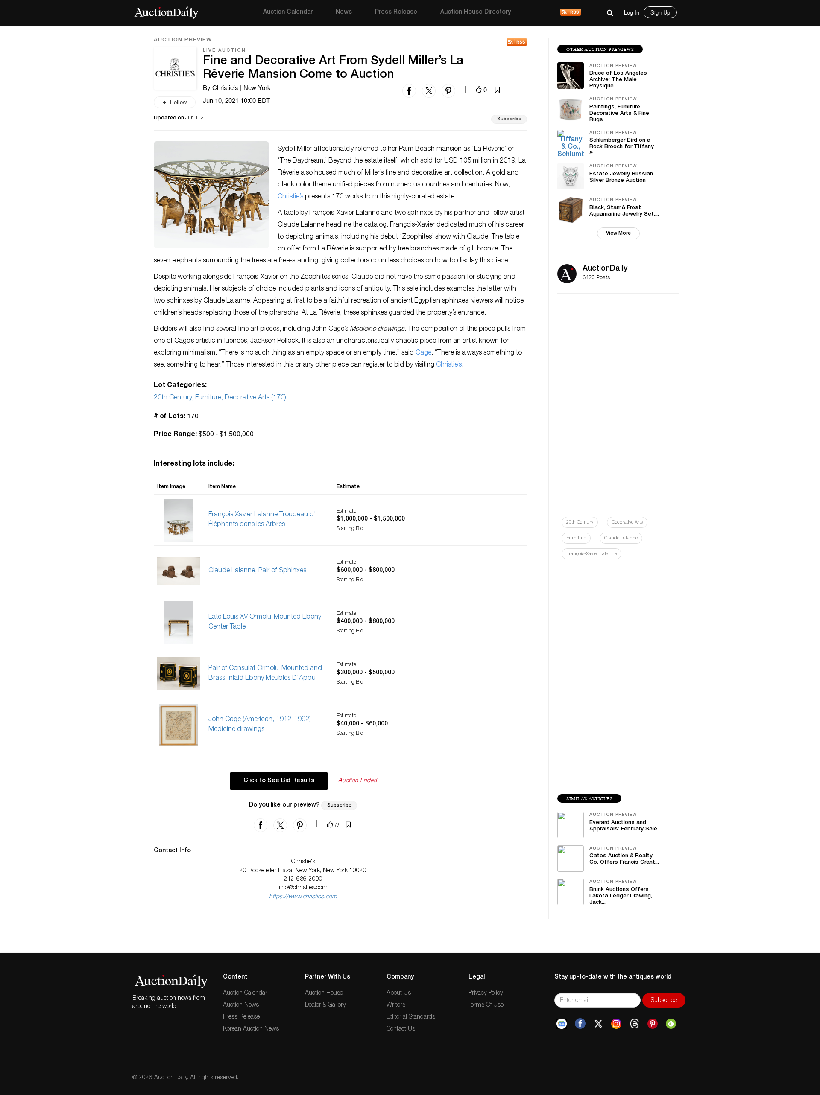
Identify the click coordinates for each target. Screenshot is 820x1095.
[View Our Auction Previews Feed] (517, 42)
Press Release (396, 12)
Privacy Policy (486, 993)
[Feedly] (671, 1024)
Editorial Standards (411, 1017)
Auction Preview (183, 40)
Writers (396, 1005)
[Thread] (634, 1024)
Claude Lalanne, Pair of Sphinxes (257, 571)
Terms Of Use (486, 1005)
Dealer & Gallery (325, 1005)
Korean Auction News (251, 1029)
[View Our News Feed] (570, 12)
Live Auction (224, 50)
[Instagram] (616, 1024)
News (344, 12)
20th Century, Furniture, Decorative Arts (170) (220, 398)
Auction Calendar (288, 12)
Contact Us (401, 1029)
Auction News (241, 1005)
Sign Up (660, 12)
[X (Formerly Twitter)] (598, 1024)
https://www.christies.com (303, 897)
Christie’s (290, 197)
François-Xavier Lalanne (591, 554)
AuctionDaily (605, 269)
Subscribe (509, 119)
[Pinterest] (652, 1024)
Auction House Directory (475, 12)
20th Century (579, 522)
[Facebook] (580, 1024)
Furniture (576, 538)
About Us (399, 993)
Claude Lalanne (621, 538)
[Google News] (561, 1024)
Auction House (324, 993)
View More (618, 233)
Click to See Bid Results (278, 781)
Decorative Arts (627, 522)
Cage (423, 353)
